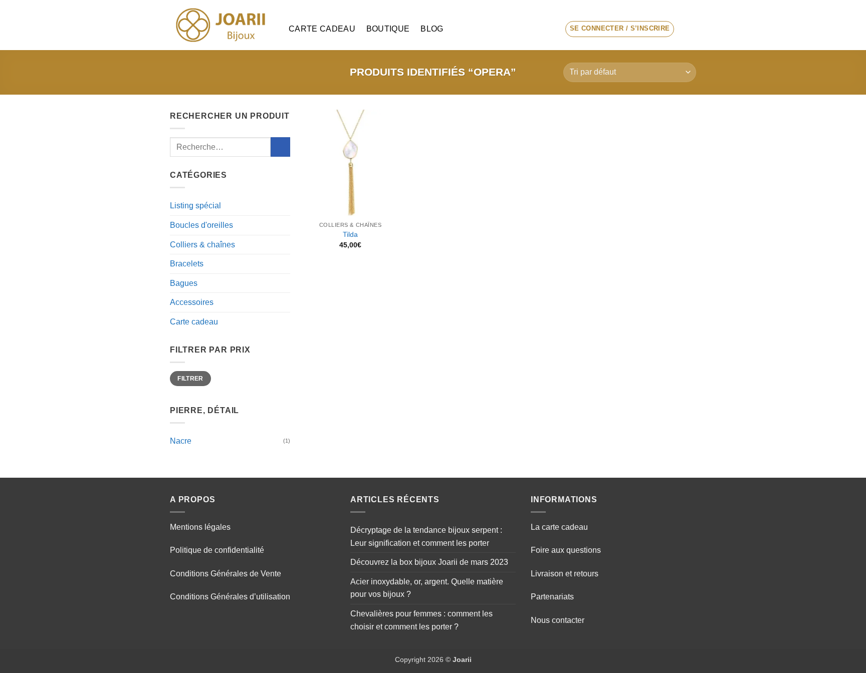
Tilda (350, 234)
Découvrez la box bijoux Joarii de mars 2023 (429, 562)
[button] (620, 29)
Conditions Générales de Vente (225, 573)
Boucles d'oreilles (201, 225)
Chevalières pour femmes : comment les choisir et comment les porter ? (421, 620)
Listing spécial (195, 205)
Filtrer (190, 378)
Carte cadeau (322, 29)
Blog (431, 29)
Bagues (183, 283)
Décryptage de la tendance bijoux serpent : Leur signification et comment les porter (426, 536)
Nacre (180, 441)
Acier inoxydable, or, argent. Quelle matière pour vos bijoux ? (426, 588)
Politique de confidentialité (217, 550)
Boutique (388, 29)
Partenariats (552, 596)
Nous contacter (557, 620)
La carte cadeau (559, 527)
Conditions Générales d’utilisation (230, 596)
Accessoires (191, 302)
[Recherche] (548, 29)
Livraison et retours (564, 573)
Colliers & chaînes (202, 244)
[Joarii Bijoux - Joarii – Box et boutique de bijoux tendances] (222, 25)
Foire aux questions (566, 550)
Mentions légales (200, 527)
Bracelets (186, 263)
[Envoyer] (280, 147)
